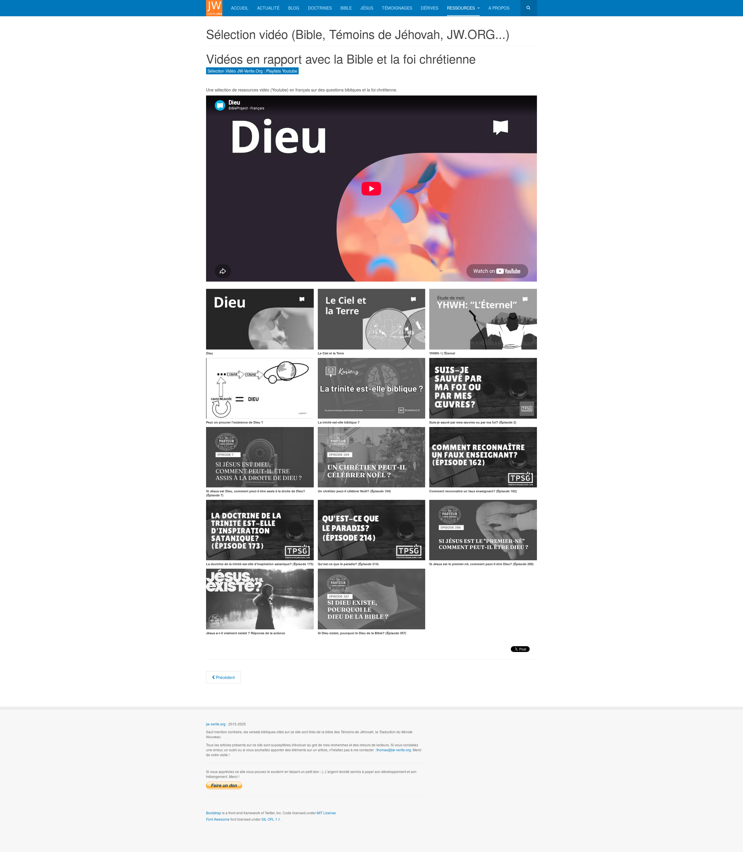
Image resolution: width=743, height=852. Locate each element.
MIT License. (327, 812)
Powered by (510, 728)
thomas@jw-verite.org (393, 749)
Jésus (366, 8)
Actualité (268, 8)
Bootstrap (213, 812)
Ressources (461, 8)
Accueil (239, 8)
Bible (346, 8)
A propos (498, 8)
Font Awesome (218, 819)
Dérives (429, 8)
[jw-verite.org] (214, 8)
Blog (293, 8)
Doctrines (320, 8)
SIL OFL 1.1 (271, 819)
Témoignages (397, 8)
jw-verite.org (216, 723)
